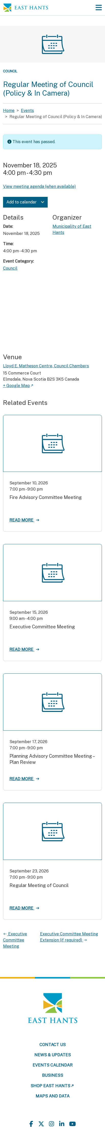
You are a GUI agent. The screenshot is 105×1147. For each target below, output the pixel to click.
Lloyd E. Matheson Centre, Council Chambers (46, 366)
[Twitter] (41, 1124)
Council (10, 71)
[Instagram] (51, 1124)
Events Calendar (53, 1065)
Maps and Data (53, 1096)
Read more (21, 520)
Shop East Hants (50, 1085)
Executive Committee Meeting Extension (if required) (69, 937)
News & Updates (52, 1054)
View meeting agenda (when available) (39, 186)
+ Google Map (16, 385)
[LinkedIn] (61, 1124)
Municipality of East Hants (71, 229)
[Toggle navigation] (99, 7)
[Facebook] (31, 1124)
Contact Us (53, 1044)
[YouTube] (72, 1124)
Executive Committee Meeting (15, 940)
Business (52, 1075)
